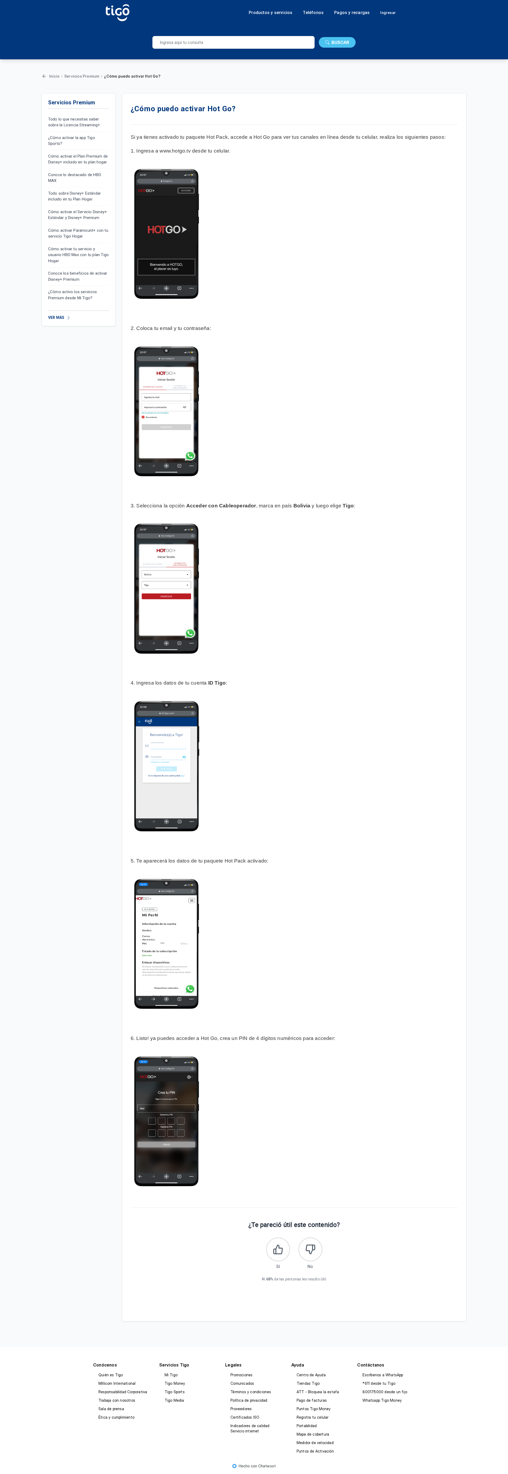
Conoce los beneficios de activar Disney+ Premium (77, 276)
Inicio (54, 76)
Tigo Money (175, 1383)
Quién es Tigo (110, 1375)
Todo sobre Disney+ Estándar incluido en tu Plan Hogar (74, 196)
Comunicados (242, 1383)
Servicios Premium (81, 76)
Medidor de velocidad (315, 1442)
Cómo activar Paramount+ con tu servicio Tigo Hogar (78, 233)
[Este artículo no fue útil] (310, 1249)
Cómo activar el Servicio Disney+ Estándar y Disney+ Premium (77, 214)
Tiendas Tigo (308, 1383)
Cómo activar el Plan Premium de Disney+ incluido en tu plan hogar (78, 159)
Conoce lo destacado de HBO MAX (74, 177)
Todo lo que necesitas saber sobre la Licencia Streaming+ (74, 122)
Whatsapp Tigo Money (382, 1400)
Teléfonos (313, 13)
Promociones (241, 1375)
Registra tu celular (313, 1417)
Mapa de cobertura (313, 1434)
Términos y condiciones (250, 1392)
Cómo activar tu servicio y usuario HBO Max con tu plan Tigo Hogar (78, 255)
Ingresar (388, 13)
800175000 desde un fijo (384, 1392)
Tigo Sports (175, 1392)
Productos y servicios (270, 13)
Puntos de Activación (315, 1451)
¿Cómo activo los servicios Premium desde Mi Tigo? (72, 295)
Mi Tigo (171, 1375)
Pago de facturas (312, 1400)
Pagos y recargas (352, 13)
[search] (233, 42)
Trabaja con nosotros (116, 1400)
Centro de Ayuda (311, 1375)
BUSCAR (340, 42)
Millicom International (116, 1383)
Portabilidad (307, 1425)
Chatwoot (267, 1466)
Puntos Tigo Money (313, 1408)
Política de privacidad (248, 1400)
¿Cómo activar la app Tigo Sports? (71, 140)
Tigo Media (174, 1400)
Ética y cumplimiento (116, 1417)
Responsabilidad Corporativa (122, 1392)
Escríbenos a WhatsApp (382, 1375)
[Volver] (44, 76)
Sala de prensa (111, 1408)
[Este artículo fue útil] (278, 1249)
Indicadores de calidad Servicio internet (249, 1428)
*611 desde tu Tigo (378, 1383)
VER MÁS (56, 318)
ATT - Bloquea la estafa (318, 1392)
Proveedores (241, 1408)
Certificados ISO (244, 1417)
